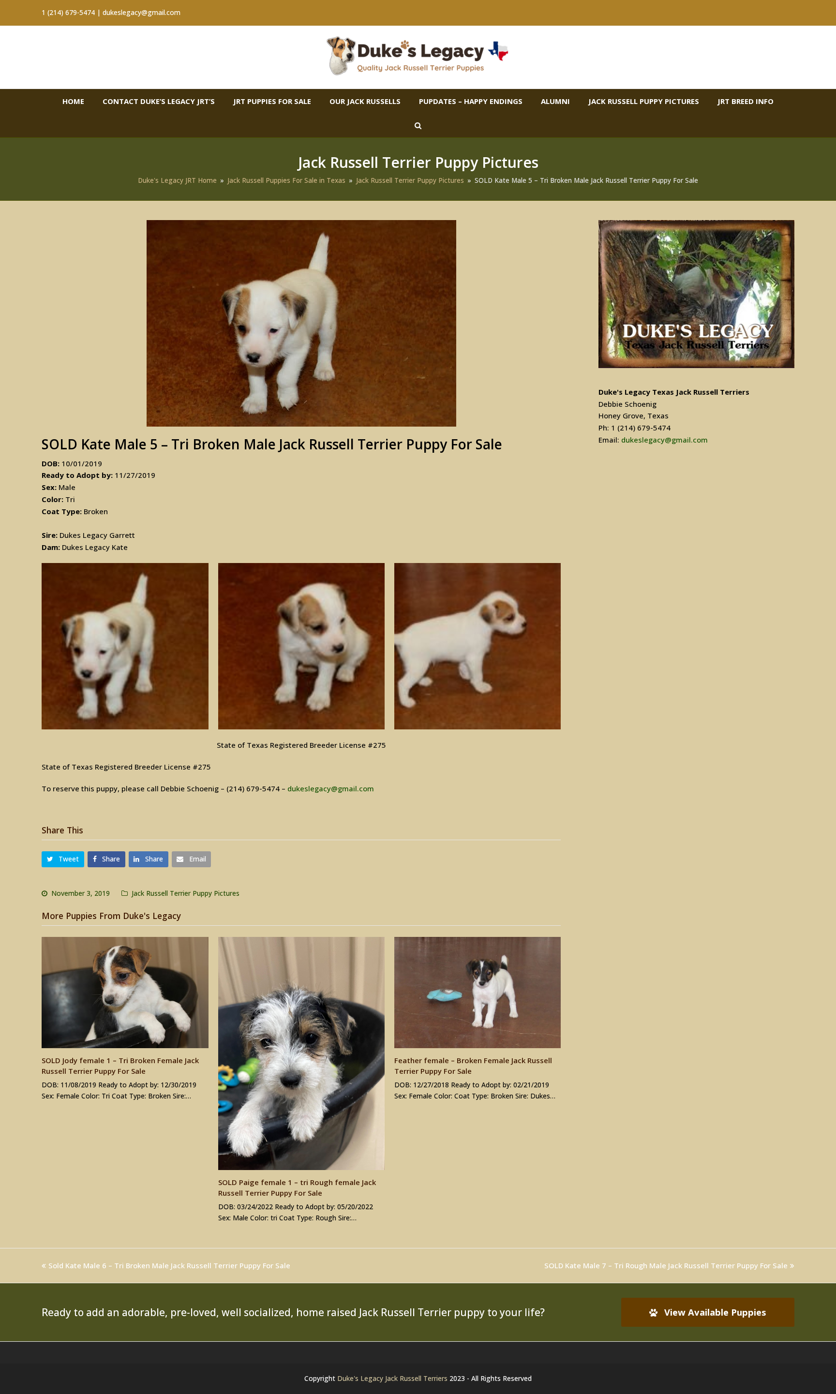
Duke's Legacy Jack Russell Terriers (392, 1378)
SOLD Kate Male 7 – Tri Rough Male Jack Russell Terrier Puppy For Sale (666, 1265)
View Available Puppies (715, 1312)
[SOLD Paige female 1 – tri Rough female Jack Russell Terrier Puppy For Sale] (301, 1053)
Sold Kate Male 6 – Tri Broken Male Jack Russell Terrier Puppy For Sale (169, 1265)
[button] (63, 859)
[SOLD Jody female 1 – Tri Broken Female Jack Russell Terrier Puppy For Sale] (125, 992)
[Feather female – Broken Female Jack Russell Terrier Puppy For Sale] (477, 992)
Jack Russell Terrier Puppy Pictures (185, 893)
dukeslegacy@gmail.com (330, 788)
